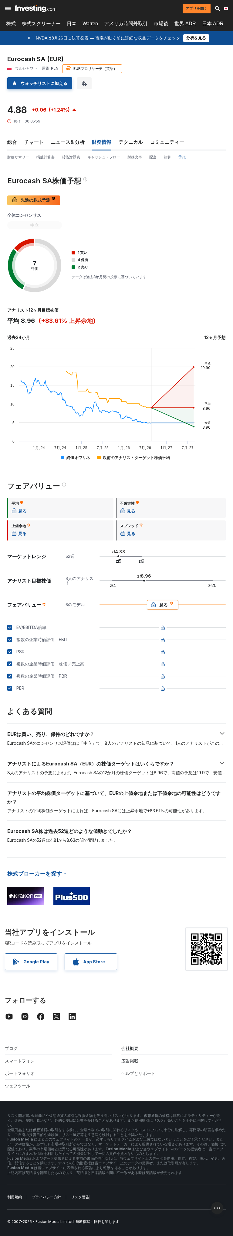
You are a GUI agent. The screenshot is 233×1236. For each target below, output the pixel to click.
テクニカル (131, 142)
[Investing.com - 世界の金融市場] (35, 8)
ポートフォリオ (20, 1073)
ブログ (11, 1048)
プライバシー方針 (46, 1197)
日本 (71, 23)
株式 (11, 23)
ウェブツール (17, 1085)
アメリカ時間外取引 (126, 23)
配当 (153, 157)
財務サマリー (18, 157)
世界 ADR (185, 23)
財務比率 (134, 157)
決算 (167, 157)
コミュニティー (167, 142)
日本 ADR (213, 23)
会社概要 (129, 1048)
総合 (12, 142)
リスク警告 (80, 1197)
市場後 (161, 23)
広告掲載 (129, 1060)
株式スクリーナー (41, 23)
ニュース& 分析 (68, 142)
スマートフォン (20, 1060)
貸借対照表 (71, 157)
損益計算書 (45, 157)
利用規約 (14, 1197)
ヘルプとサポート (138, 1073)
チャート (34, 142)
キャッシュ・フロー (103, 157)
